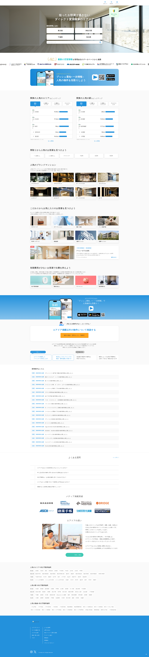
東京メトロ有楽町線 (67, 609)
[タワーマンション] (63, 220)
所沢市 (76, 580)
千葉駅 (37, 595)
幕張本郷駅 (74, 595)
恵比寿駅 (78, 588)
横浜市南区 (86, 573)
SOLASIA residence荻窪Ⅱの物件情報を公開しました (59, 430)
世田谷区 (51, 570)
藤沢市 (67, 573)
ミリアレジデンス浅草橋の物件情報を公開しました (58, 438)
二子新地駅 (91, 591)
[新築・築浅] (85, 220)
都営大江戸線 (104, 609)
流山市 (68, 577)
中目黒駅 (84, 588)
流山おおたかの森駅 (61, 595)
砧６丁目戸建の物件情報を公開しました (55, 396)
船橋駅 (90, 595)
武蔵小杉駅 (38, 591)
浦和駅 (41, 598)
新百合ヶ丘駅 (78, 591)
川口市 (71, 580)
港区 (46, 570)
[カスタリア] (63, 192)
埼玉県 (88, 37)
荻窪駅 (66, 588)
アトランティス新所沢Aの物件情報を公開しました (57, 415)
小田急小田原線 (88, 609)
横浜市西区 (53, 573)
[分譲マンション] (85, 235)
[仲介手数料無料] (40, 280)
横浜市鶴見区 (45, 573)
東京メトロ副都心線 (88, 606)
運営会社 (46, 637)
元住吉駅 (85, 591)
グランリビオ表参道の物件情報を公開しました (57, 419)
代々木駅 (72, 588)
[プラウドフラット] (63, 177)
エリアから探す (35, 632)
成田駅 (85, 595)
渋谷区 (41, 570)
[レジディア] (40, 192)
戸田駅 (52, 598)
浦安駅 (41, 595)
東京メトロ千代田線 (56, 609)
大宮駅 (37, 598)
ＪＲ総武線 (55, 606)
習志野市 (85, 577)
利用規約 (46, 640)
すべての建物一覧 (36, 630)
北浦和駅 (58, 598)
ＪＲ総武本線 (62, 606)
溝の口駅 (64, 591)
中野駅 (57, 588)
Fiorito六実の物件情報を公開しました (54, 446)
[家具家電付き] (108, 280)
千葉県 (60, 37)
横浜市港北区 (79, 573)
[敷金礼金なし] (63, 280)
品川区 (71, 570)
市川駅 (46, 595)
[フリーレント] (85, 280)
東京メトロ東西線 (46, 609)
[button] (146, 654)
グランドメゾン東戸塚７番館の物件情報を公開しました (59, 373)
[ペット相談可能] (108, 220)
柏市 (59, 577)
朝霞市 (94, 580)
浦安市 (79, 577)
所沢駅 (77, 598)
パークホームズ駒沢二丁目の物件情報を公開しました (58, 388)
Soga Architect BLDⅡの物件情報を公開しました (57, 426)
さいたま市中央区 (59, 580)
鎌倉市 (72, 573)
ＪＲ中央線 (40, 606)
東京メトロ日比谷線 (35, 609)
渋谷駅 (37, 588)
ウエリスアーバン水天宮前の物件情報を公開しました (58, 442)
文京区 (76, 570)
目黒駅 (52, 588)
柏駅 (69, 595)
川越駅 (82, 598)
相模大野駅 (71, 591)
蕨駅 (73, 598)
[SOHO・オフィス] (40, 235)
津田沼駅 (80, 595)
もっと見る (51, 141)
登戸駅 (59, 591)
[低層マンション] (108, 235)
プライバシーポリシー (49, 643)
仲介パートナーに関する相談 (50, 632)
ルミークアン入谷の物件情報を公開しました (56, 434)
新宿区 (56, 570)
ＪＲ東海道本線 (112, 609)
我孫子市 (74, 577)
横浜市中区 (38, 573)
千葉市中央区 (38, 577)
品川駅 (62, 588)
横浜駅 (44, 591)
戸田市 (89, 580)
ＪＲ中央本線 (48, 606)
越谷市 (81, 580)
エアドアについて (36, 627)
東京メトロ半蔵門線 (79, 609)
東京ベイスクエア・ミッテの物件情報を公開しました (58, 377)
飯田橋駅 (47, 588)
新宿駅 (41, 588)
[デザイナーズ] (40, 220)
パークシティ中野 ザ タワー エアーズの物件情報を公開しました (62, 384)
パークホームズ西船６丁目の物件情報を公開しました (58, 411)
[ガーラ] (108, 192)
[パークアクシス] (40, 177)
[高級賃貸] (63, 235)
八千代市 (63, 577)
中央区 (66, 570)
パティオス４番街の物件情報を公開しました (56, 403)
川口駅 (63, 598)
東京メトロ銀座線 (98, 606)
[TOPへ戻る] (37, 2)
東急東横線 (70, 606)
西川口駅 (68, 598)
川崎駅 (48, 591)
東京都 (60, 30)
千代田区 (61, 570)
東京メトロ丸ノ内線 (109, 606)
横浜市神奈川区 (60, 573)
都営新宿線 (96, 609)
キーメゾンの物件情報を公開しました (54, 423)
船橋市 (49, 577)
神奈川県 (89, 30)
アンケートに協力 (48, 635)
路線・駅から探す (36, 635)
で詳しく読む (77, 555)
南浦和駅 (47, 598)
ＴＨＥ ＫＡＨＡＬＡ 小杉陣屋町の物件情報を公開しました (60, 400)
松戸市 (54, 577)
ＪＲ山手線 (33, 606)
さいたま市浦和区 (39, 580)
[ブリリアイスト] (108, 177)
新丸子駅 (54, 591)
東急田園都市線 (77, 606)
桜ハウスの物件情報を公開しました (54, 380)
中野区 (81, 570)
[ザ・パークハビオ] (85, 177)
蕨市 (86, 580)
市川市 (45, 577)
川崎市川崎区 (101, 573)
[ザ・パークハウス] (85, 192)
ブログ (33, 637)
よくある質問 (47, 627)
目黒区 (37, 570)
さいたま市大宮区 (49, 580)
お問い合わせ (47, 630)
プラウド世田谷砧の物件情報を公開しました (56, 392)
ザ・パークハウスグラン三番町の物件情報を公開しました (59, 407)
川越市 (67, 580)
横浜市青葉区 (93, 573)
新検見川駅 (52, 595)
